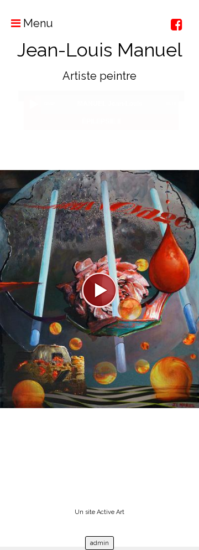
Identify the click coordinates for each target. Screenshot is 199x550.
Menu (36, 23)
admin (99, 543)
